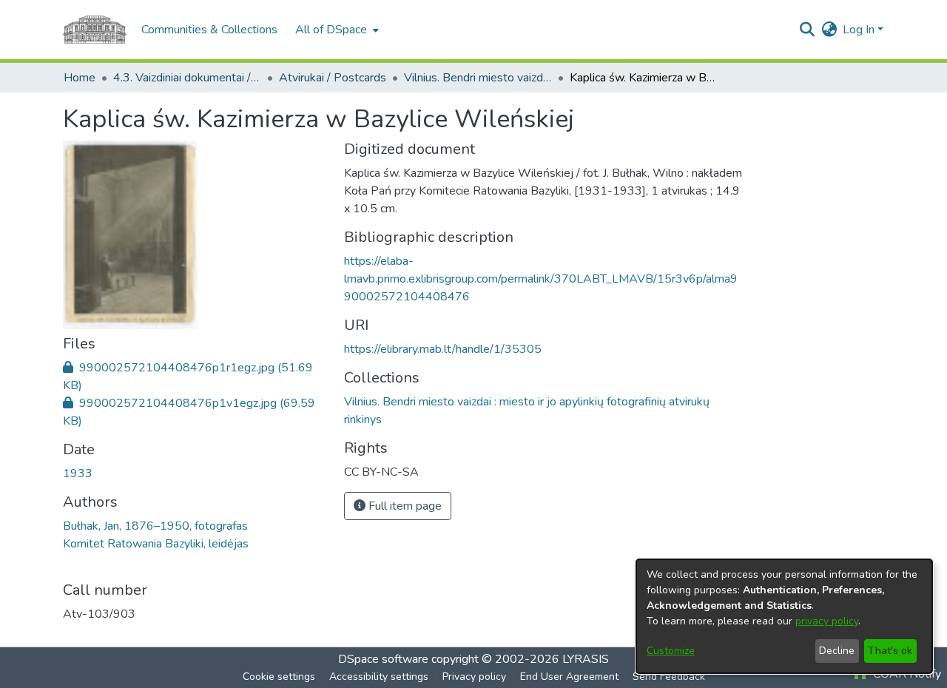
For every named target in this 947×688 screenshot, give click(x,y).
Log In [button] (860, 29)
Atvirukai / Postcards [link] (332, 78)
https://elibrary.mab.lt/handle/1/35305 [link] (443, 349)
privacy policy (826, 621)
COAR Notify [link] (905, 674)
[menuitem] (335, 29)
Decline (837, 651)
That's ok (890, 651)
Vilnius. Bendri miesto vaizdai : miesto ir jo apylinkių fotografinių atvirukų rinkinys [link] (478, 78)
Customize (671, 651)
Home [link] (79, 78)
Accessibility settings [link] (378, 677)
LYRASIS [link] (585, 659)
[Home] (95, 29)
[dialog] (784, 616)
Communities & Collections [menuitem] (209, 29)
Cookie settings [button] (279, 677)
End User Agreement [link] (569, 677)
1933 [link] (77, 473)
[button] (807, 29)
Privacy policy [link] (474, 677)
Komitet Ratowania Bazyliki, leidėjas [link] (156, 544)
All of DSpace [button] (331, 29)
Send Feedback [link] (669, 677)
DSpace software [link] (383, 659)
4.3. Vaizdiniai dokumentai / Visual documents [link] (187, 78)
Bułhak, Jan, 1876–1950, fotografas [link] (155, 526)
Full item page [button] (403, 506)
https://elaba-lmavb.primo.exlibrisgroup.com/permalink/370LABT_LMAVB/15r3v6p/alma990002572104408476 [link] (541, 279)
